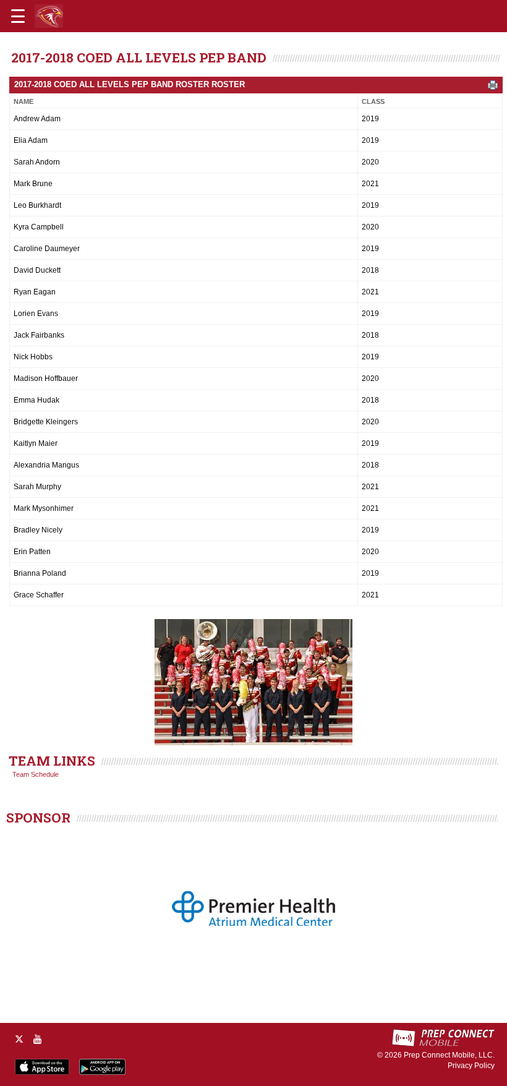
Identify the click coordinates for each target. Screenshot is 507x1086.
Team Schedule (35, 774)
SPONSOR (38, 817)
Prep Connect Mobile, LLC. (449, 1055)
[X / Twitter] (19, 1039)
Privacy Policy (471, 1065)
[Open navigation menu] (17, 16)
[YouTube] (38, 1039)
